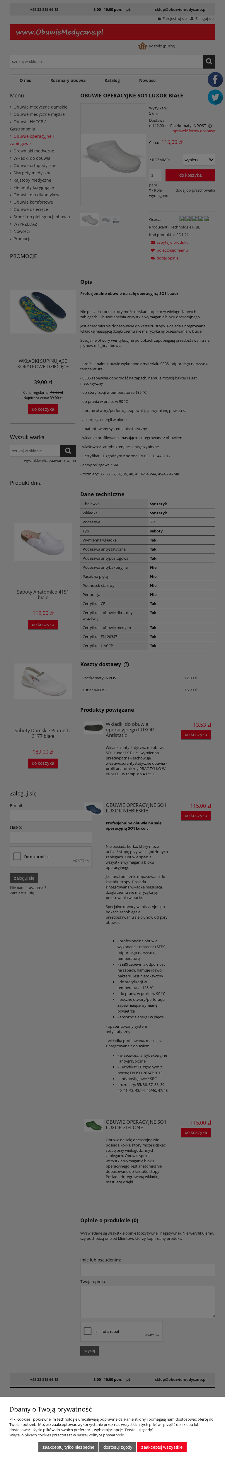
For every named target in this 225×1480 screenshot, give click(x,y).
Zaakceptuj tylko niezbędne (68, 1447)
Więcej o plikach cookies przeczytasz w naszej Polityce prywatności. (67, 1435)
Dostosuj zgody (117, 1447)
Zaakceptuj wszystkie (162, 1447)
